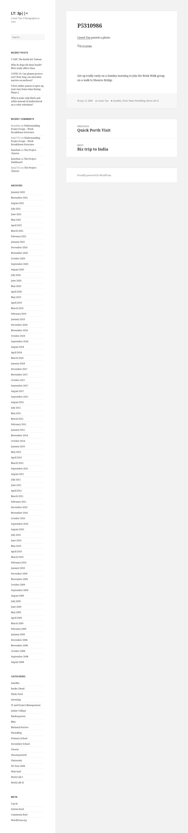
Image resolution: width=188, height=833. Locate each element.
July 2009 (16, 601)
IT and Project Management (25, 705)
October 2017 (18, 380)
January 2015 (18, 429)
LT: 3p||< (19, 13)
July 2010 (16, 534)
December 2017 (19, 369)
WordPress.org (19, 820)
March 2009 (17, 623)
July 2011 (16, 479)
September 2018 (19, 341)
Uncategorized (19, 754)
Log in (14, 803)
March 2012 (17, 463)
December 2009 (19, 573)
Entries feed (17, 809)
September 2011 (19, 468)
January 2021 (18, 241)
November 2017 (19, 374)
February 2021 (18, 236)
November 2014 (19, 435)
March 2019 (17, 308)
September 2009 (19, 590)
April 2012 (16, 457)
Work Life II (17, 782)
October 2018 (18, 335)
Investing (16, 699)
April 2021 (16, 225)
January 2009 (18, 634)
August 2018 (17, 346)
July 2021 (16, 208)
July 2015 (16, 407)
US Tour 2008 (18, 765)
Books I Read (17, 688)
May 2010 (16, 545)
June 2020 (16, 280)
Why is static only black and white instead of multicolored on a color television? (26, 101)
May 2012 (16, 451)
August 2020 (17, 269)
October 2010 (18, 518)
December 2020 (19, 247)
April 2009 (16, 617)
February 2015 (18, 424)
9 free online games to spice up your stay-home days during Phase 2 (27, 89)
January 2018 (18, 363)
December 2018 (19, 324)
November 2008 (19, 645)
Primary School (19, 738)
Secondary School (20, 743)
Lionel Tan (84, 37)
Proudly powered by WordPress (94, 175)
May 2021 (16, 219)
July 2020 (16, 275)
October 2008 (18, 650)
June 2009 (16, 606)
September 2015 (19, 396)
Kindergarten (18, 716)
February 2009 (18, 628)
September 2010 (19, 523)
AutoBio (15, 683)
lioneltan (15, 149)
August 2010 (17, 529)
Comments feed (19, 814)
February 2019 (18, 313)
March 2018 (17, 357)
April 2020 (16, 291)
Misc (13, 721)
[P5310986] (121, 56)
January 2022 (18, 192)
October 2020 (18, 258)
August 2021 (17, 203)
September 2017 (19, 385)
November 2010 (19, 512)
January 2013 (18, 446)
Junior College (18, 710)
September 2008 (19, 656)
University (16, 760)
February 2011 (18, 501)
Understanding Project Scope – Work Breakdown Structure (25, 129)
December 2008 (19, 639)
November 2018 (19, 330)
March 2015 (17, 418)
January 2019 (18, 319)
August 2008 (17, 662)
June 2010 (16, 540)
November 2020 (19, 252)
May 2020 (16, 286)
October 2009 (18, 584)
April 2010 (16, 551)
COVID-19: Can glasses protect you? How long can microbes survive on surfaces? (27, 77)
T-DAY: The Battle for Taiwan (26, 59)
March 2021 (17, 230)
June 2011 (16, 485)
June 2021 (16, 214)
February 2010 (18, 562)
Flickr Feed (17, 694)
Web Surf (16, 771)
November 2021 (19, 197)
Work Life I (17, 777)
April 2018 (16, 352)
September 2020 (19, 264)
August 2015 (17, 402)
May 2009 (16, 612)
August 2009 (17, 595)
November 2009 (19, 579)
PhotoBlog (16, 732)
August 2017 (17, 391)
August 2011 (17, 474)
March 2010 (17, 557)
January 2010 (18, 568)
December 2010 (19, 507)
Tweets (15, 749)
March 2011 (17, 496)
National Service (19, 727)
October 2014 (18, 440)
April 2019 (16, 302)
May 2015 (16, 413)
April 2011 (16, 490)
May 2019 (16, 297)
